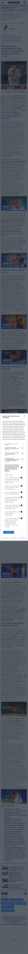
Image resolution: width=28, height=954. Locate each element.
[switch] (22, 448)
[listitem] (14, 444)
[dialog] (14, 477)
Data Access (14, 537)
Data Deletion (5, 537)
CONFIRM (8, 532)
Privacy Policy (22, 537)
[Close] (24, 416)
